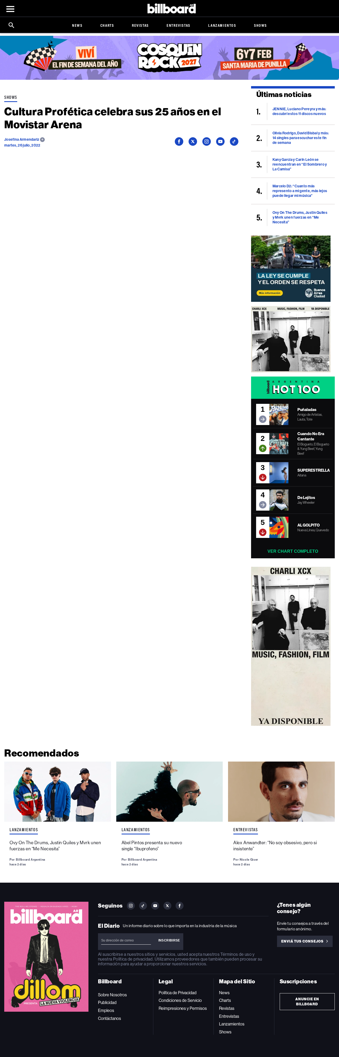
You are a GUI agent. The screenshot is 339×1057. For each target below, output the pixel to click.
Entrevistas (178, 25)
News (77, 25)
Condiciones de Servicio (180, 1000)
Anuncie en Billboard (307, 1001)
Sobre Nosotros (112, 994)
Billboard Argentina (30, 859)
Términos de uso (235, 954)
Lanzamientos (222, 25)
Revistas (140, 25)
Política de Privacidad (178, 992)
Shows (260, 25)
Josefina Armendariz (22, 139)
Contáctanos (109, 1018)
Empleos (106, 1010)
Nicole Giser (249, 859)
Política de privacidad (133, 959)
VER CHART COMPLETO (292, 551)
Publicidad (107, 1002)
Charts (107, 25)
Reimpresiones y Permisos (183, 1008)
